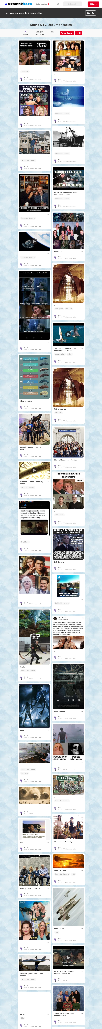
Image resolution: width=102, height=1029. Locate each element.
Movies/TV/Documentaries (33, 80)
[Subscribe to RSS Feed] (58, 4)
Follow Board (66, 33)
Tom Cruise (59, 515)
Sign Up (90, 13)
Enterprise (59, 309)
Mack (26, 78)
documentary (60, 354)
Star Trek (68, 309)
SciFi (73, 874)
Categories (42, 3)
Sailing (69, 354)
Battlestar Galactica (28, 218)
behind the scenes (62, 113)
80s (22, 1018)
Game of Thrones (27, 487)
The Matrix (25, 542)
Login (94, 4)
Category (39, 33)
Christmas (25, 71)
